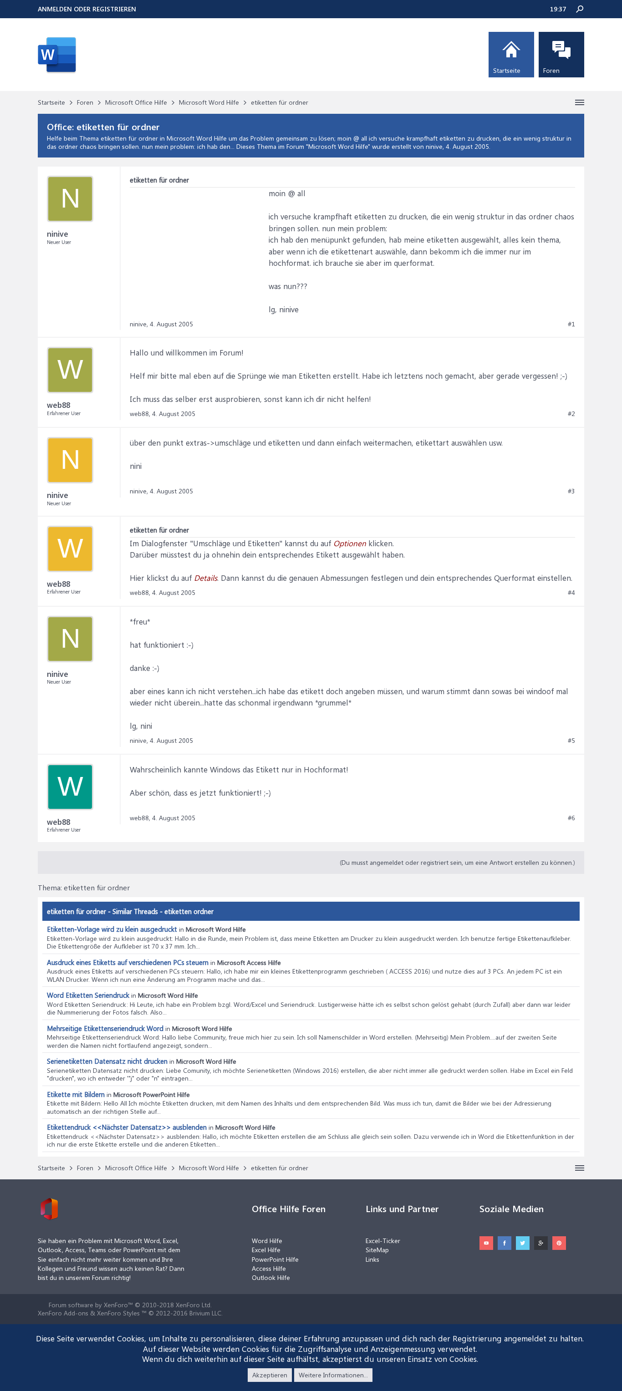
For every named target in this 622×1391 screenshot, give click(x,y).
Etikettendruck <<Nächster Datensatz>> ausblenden (127, 1127)
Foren (551, 70)
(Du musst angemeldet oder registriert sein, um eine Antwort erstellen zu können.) (457, 862)
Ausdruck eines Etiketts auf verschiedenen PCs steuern (128, 962)
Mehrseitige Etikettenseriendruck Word (105, 1028)
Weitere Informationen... (333, 1375)
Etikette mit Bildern (76, 1094)
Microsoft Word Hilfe (338, 146)
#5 (571, 740)
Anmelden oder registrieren (87, 9)
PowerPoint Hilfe (275, 1259)
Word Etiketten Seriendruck (88, 995)
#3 (571, 491)
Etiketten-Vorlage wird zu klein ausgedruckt (112, 929)
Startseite (506, 70)
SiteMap (377, 1249)
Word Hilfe (267, 1240)
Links (372, 1259)
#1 (571, 324)
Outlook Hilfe (271, 1277)
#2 (571, 414)
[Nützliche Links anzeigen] (579, 102)
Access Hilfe (269, 1268)
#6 (571, 818)
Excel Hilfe (266, 1249)
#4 (571, 593)
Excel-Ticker (383, 1240)
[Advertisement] (198, 244)
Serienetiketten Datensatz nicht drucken (107, 1061)
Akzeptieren (269, 1375)
